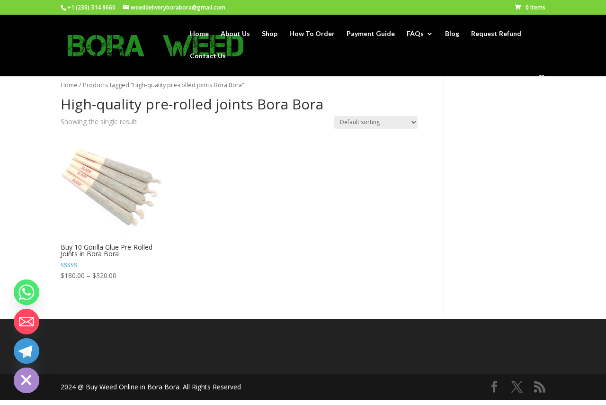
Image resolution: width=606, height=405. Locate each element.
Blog (452, 33)
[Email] (26, 321)
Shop (269, 33)
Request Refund (496, 33)
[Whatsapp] (26, 292)
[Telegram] (26, 351)
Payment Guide (371, 33)
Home (199, 33)
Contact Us (208, 56)
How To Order (312, 33)
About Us (235, 33)
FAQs (415, 33)
